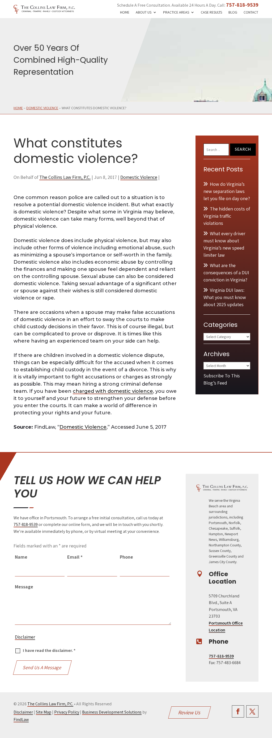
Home (124, 12)
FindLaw (21, 719)
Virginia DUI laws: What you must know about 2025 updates (224, 297)
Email (75, 557)
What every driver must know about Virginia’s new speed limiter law (224, 244)
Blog (232, 12)
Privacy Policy (66, 712)
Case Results (211, 12)
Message (24, 587)
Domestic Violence (138, 177)
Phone (126, 557)
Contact (251, 12)
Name (21, 557)
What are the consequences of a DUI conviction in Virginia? (226, 272)
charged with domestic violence (113, 391)
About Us (143, 12)
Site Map (43, 712)
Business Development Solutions (112, 712)
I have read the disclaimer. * (49, 650)
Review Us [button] (190, 712)
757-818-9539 (242, 4)
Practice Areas (176, 12)
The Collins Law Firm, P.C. (65, 177)
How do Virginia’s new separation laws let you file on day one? (226, 191)
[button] (266, 699)
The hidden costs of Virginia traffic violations (226, 216)
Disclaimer (25, 637)
